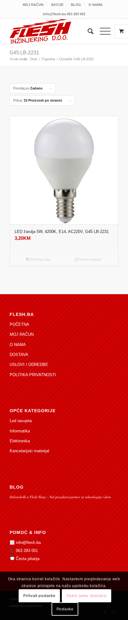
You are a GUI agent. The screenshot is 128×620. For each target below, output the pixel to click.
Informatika (20, 431)
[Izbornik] (102, 31)
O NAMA (96, 5)
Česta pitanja (27, 558)
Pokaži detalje (89, 259)
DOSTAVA (19, 354)
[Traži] (87, 31)
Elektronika (20, 441)
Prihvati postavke (39, 596)
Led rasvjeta (21, 420)
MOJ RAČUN (33, 5)
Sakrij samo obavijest (86, 596)
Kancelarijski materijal (29, 451)
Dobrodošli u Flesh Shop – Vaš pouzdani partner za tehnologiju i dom (60, 497)
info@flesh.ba (28, 542)
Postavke (65, 609)
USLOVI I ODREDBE (29, 364)
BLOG (76, 5)
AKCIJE (57, 5)
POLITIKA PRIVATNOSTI (33, 374)
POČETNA (19, 324)
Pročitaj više (40, 259)
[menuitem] (33, 4)
